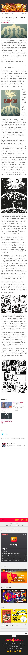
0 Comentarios (24, 13)
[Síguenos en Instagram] (24, 520)
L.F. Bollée (18, 438)
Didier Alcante (13, 438)
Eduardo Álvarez (6, 22)
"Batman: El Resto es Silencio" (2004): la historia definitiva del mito (6, 421)
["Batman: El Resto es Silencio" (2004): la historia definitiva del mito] (6, 416)
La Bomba (22, 438)
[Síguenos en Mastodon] (18, 520)
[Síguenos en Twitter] (22, 520)
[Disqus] (14, 467)
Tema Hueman (20, 648)
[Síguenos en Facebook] (20, 520)
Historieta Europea (9, 13)
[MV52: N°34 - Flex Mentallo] (19, 406)
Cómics (2, 13)
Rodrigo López (15, 646)
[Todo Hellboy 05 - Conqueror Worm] (6, 405)
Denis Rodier (8, 438)
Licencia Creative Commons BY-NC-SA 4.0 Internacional (12, 645)
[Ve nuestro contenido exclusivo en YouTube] (16, 520)
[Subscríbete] (26, 520)
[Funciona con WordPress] (10, 648)
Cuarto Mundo (14, 643)
